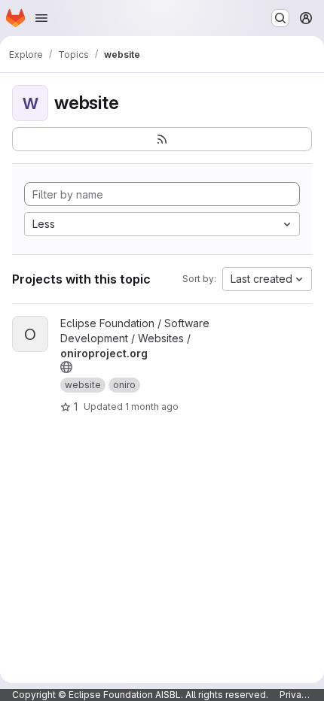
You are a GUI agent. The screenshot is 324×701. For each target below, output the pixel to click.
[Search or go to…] (280, 18)
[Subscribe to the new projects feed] (162, 139)
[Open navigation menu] (41, 18)
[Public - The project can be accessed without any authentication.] (66, 367)
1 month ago (152, 406)
